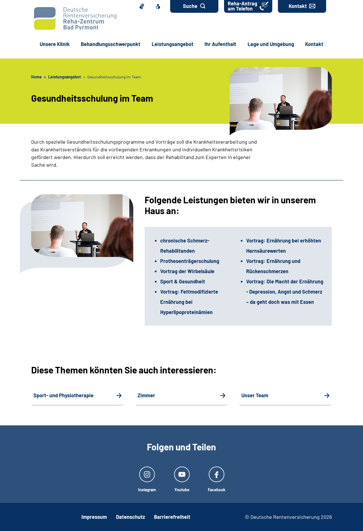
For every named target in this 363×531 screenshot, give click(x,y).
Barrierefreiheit (172, 517)
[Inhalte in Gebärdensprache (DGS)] (142, 6)
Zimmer (146, 395)
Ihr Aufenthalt (220, 44)
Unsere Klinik (55, 44)
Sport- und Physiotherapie (63, 395)
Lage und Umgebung (271, 44)
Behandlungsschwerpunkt (110, 44)
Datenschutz (130, 517)
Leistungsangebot (172, 44)
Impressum (94, 517)
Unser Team (254, 395)
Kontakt (314, 44)
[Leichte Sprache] (159, 6)
